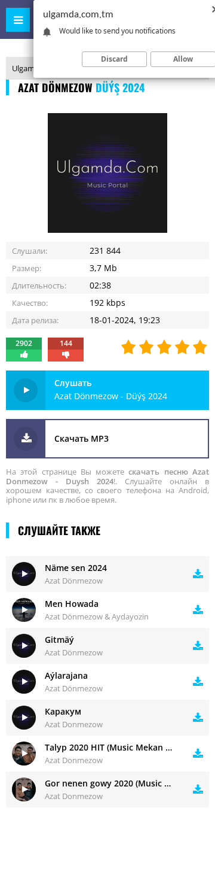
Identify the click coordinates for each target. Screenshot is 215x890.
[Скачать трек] (198, 574)
